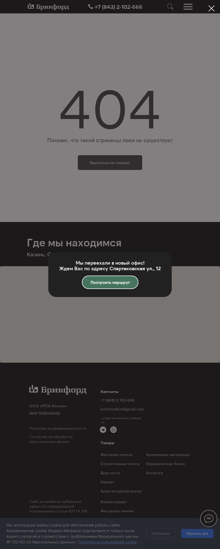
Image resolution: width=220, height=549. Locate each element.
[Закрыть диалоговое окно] (211, 8)
